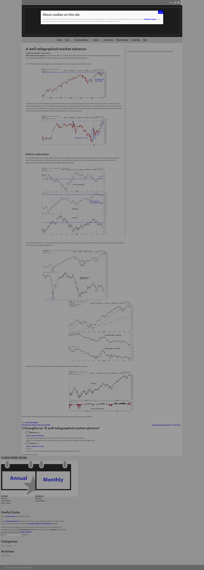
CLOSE (160, 12)
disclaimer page (150, 19)
